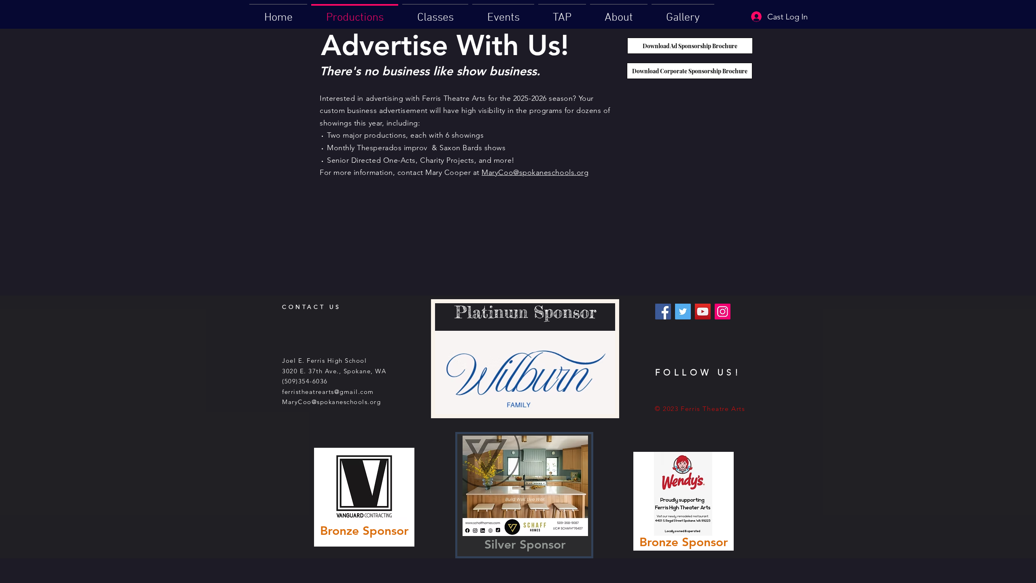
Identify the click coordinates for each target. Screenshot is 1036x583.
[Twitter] (683, 311)
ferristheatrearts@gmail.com (328, 392)
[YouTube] (703, 311)
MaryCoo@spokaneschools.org (535, 172)
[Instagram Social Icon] (722, 311)
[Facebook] (663, 311)
